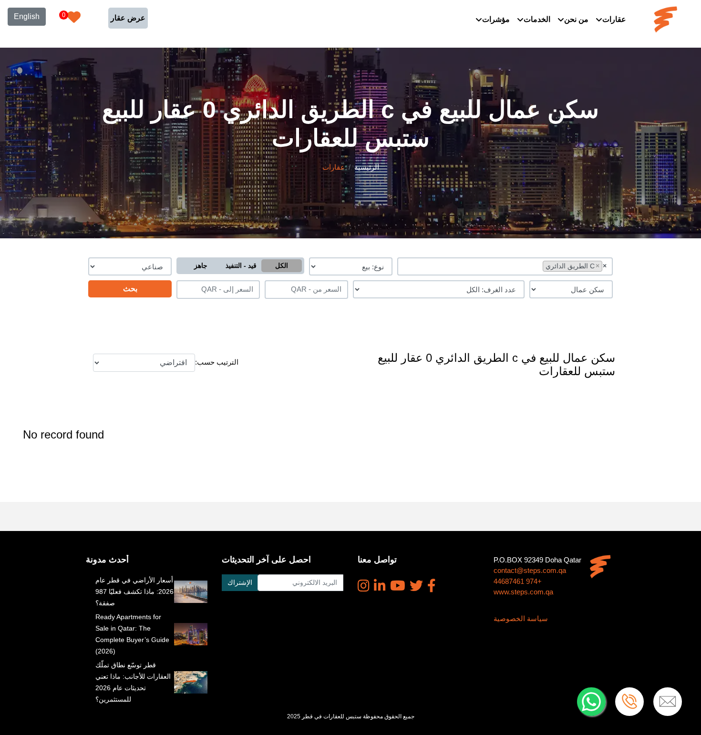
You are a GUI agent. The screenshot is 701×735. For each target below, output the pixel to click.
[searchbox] (538, 265)
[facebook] (431, 585)
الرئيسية (366, 167)
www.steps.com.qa (523, 592)
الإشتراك (239, 582)
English (27, 16)
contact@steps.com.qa (530, 570)
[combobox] (505, 266)
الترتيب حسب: (216, 362)
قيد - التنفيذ (241, 265)
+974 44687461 (518, 581)
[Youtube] (397, 585)
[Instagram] (364, 585)
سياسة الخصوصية (521, 618)
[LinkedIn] (380, 585)
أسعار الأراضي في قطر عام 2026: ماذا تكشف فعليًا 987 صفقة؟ (134, 591)
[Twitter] (416, 585)
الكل (281, 265)
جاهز (200, 265)
